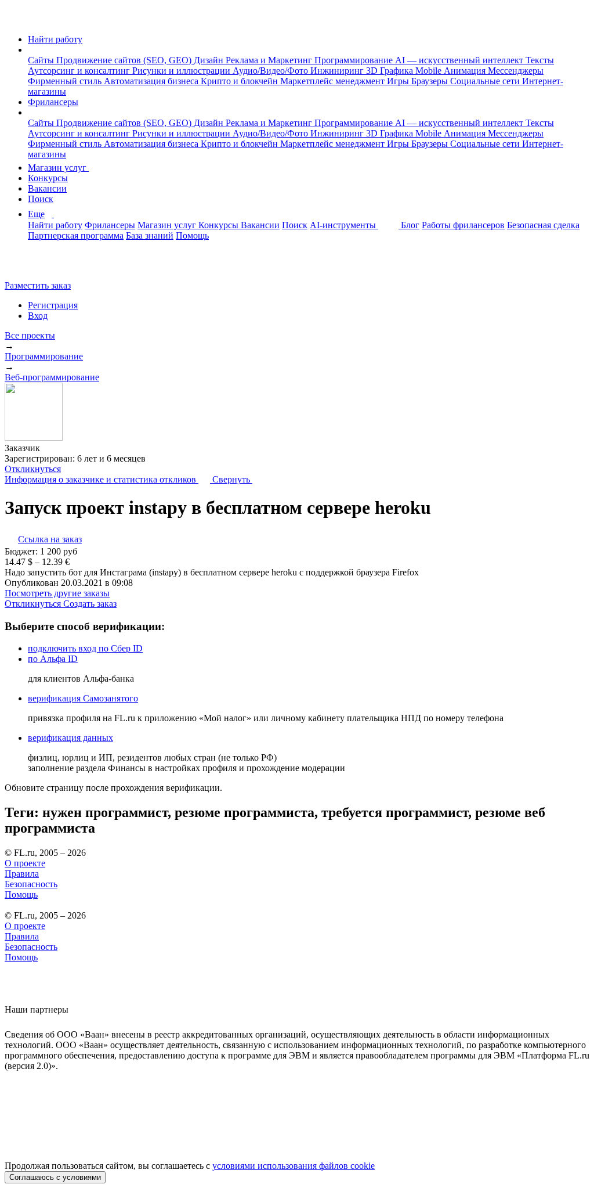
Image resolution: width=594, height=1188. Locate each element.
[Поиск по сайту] (37, 266)
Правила (22, 874)
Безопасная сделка (543, 225)
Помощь (192, 235)
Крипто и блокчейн (240, 81)
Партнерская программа (76, 235)
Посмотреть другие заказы (57, 593)
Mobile (429, 70)
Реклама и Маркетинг (270, 60)
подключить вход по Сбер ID (85, 648)
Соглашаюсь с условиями (55, 1177)
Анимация (466, 70)
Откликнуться (33, 469)
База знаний (149, 235)
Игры (399, 81)
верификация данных (70, 738)
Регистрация (53, 305)
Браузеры (430, 81)
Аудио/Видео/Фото (271, 70)
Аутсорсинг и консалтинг (80, 70)
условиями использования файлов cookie (293, 1166)
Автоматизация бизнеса (152, 81)
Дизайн (210, 60)
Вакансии (47, 188)
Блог (410, 225)
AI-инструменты (344, 225)
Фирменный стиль (66, 81)
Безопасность (31, 884)
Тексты (540, 60)
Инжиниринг (338, 70)
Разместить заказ (38, 285)
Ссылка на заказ (50, 539)
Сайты (42, 60)
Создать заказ (90, 604)
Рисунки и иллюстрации (182, 70)
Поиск (40, 199)
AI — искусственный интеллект (460, 60)
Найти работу (55, 39)
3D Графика (390, 70)
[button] (31, 50)
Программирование (354, 60)
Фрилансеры (53, 102)
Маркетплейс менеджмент (333, 81)
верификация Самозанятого (83, 698)
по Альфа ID (53, 659)
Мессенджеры (516, 70)
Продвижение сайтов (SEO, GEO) (125, 60)
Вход (38, 316)
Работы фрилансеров (463, 225)
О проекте (25, 863)
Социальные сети (486, 81)
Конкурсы (48, 178)
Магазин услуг (58, 167)
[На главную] (15, 19)
